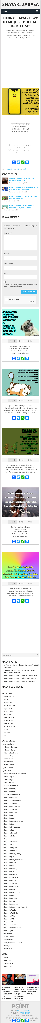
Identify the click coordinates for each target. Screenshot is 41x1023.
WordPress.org (8, 966)
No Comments (13, 183)
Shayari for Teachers (10, 910)
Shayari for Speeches (10, 904)
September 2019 (9, 726)
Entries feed (7, 960)
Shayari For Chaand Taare (12, 800)
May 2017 (6, 735)
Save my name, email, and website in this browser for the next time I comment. (20, 286)
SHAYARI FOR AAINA (10, 785)
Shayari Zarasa (20, 4)
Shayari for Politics (9, 889)
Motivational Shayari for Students (14, 774)
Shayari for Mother (9, 880)
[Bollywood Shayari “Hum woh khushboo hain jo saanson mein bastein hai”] (20, 979)
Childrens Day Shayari (10, 753)
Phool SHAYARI (8, 782)
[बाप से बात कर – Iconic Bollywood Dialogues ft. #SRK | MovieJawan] (8, 979)
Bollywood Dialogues (10, 747)
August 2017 (7, 729)
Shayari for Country (10, 812)
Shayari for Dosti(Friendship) (13, 821)
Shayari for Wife (8, 922)
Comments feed (8, 963)
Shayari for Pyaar (9, 895)
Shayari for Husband (10, 851)
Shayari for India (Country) (12, 854)
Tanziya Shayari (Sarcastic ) (12, 943)
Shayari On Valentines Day (12, 928)
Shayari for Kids (8, 865)
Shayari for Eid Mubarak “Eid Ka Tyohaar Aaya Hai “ (20, 675)
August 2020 (7, 708)
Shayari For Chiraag (10, 803)
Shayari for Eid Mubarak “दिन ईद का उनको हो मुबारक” (19, 678)
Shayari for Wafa (9, 916)
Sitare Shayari (8, 931)
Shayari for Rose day (10, 898)
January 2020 (7, 714)
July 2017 (6, 732)
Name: (6, 254)
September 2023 (9, 697)
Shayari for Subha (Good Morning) (15, 907)
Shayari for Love (8, 871)
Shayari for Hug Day (10, 848)
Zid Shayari (7, 945)
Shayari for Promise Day (11, 892)
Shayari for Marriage (10, 874)
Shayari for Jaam (8, 857)
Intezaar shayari (8, 765)
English (12, 341)
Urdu (29, 341)
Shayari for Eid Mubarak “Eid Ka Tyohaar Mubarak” (20, 681)
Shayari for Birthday (10, 797)
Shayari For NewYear (10, 883)
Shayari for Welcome (10, 919)
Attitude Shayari (8, 744)
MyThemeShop (24, 1013)
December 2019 (8, 717)
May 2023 (6, 700)
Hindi (21, 341)
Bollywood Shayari (9, 750)
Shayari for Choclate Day (11, 806)
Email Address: (9, 263)
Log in (5, 957)
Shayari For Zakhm (9, 925)
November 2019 (8, 720)
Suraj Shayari (7, 934)
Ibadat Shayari (8, 762)
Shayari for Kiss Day (10, 868)
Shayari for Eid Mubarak (11, 827)
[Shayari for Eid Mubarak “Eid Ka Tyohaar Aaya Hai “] (33, 979)
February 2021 (8, 703)
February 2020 (8, 711)
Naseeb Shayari (8, 777)
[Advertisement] (20, 62)
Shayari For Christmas (10, 809)
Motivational (27, 1015)
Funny (10, 1015)
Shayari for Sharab (9, 901)
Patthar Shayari (8, 779)
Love (17, 1015)
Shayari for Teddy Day (10, 913)
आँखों (24, 169)
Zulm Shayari (7, 948)
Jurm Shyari (7, 771)
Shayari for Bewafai (10, 791)
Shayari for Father (9, 836)
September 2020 (9, 705)
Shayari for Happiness (10, 842)
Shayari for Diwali (9, 818)
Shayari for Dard (9, 815)
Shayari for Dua (8, 824)
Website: (6, 273)
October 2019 (8, 723)
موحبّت (19, 169)
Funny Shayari (10, 169)
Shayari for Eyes (8, 830)
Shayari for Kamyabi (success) (13, 860)
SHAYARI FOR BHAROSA (11, 794)
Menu (5, 11)
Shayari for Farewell (10, 833)
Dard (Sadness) (31, 1018)
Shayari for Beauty (9, 788)
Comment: (7, 233)
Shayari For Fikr (8, 839)
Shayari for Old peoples (11, 886)
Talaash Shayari (8, 937)
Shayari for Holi (8, 845)
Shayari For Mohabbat (10, 877)
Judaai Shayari (8, 768)
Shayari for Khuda (9, 862)
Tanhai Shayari (8, 940)
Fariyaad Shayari (8, 756)
